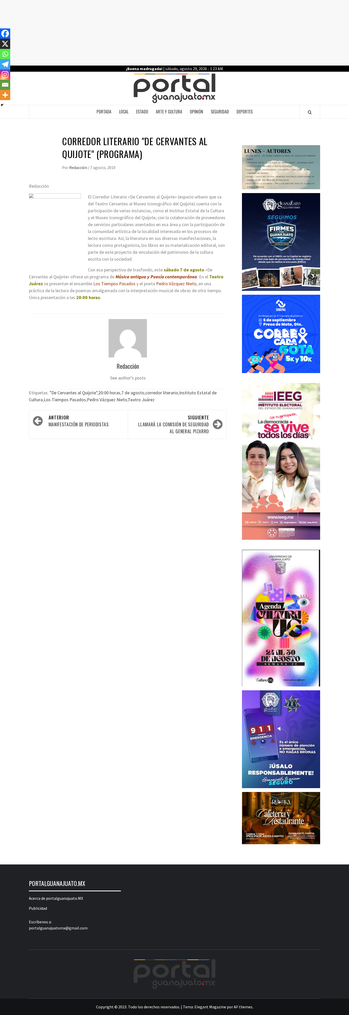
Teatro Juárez (141, 400)
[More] (5, 95)
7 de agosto (132, 393)
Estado (142, 112)
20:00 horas (109, 393)
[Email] (5, 85)
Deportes (245, 112)
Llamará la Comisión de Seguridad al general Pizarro (173, 424)
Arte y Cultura (169, 112)
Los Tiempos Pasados (65, 400)
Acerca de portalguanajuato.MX (56, 898)
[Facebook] (5, 33)
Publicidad (38, 908)
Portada (104, 112)
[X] (5, 44)
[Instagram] (5, 74)
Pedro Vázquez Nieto (107, 400)
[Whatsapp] (5, 54)
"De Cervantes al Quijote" (73, 393)
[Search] (310, 112)
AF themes (243, 1006)
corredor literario (161, 393)
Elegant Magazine (210, 1006)
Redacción (78, 167)
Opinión (196, 112)
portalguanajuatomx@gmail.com (58, 928)
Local (124, 112)
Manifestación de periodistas (79, 421)
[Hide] (2, 105)
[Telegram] (5, 64)
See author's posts (128, 378)
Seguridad (220, 112)
